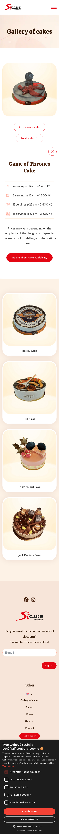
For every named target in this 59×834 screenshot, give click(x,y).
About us (29, 721)
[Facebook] (26, 599)
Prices (29, 714)
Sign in (49, 665)
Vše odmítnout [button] (29, 819)
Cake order (29, 735)
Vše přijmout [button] (29, 811)
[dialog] (29, 787)
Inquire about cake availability (29, 257)
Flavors (29, 707)
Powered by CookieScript (29, 830)
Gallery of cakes (29, 700)
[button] (29, 826)
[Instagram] (33, 599)
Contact (29, 728)
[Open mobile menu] (54, 7)
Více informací (9, 766)
